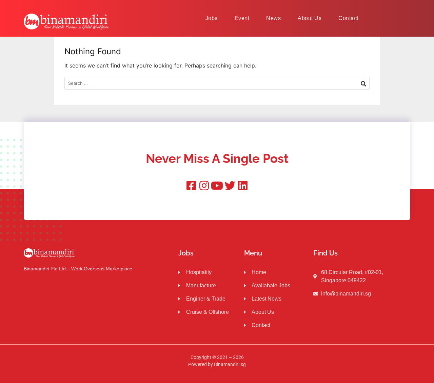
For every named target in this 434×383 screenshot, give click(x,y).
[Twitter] (229, 185)
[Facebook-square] (191, 185)
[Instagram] (204, 185)
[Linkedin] (242, 185)
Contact (348, 18)
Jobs (211, 18)
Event (242, 18)
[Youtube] (217, 185)
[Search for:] (217, 83)
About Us (309, 18)
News (273, 18)
